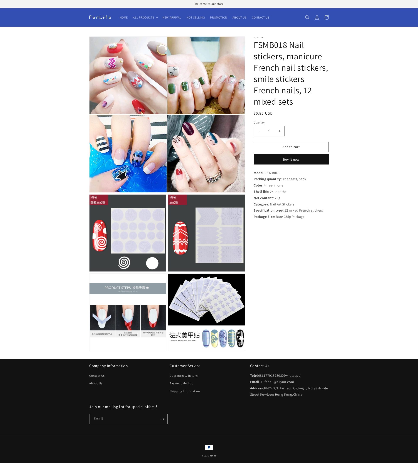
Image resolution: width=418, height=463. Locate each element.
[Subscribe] (162, 419)
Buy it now (291, 159)
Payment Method (181, 383)
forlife (213, 455)
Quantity (259, 122)
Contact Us (97, 376)
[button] (145, 17)
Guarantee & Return (184, 376)
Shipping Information (185, 391)
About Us (95, 383)
